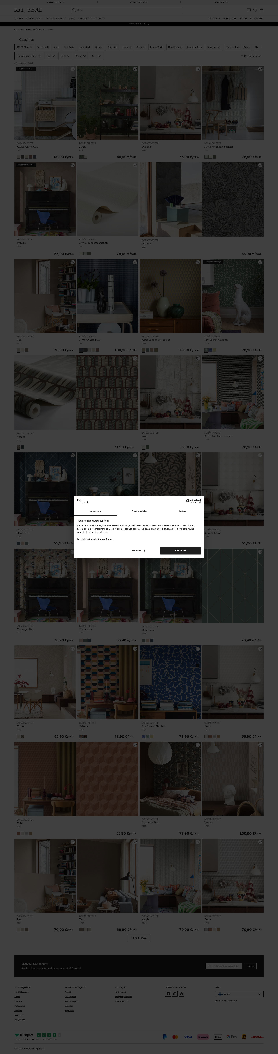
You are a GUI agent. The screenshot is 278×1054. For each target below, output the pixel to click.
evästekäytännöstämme (99, 539)
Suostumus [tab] (95, 511)
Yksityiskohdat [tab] (139, 511)
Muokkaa (137, 550)
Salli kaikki (180, 550)
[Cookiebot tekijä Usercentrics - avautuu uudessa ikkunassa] (188, 501)
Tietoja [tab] (182, 511)
